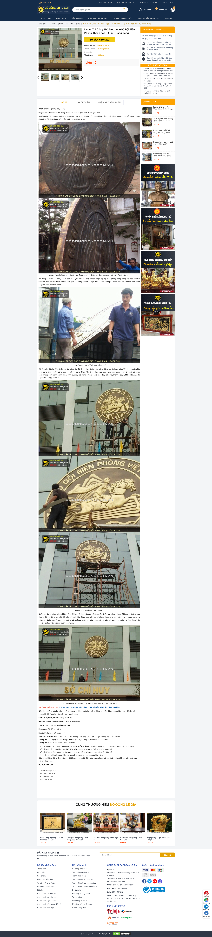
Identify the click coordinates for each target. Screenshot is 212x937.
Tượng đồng (77, 897)
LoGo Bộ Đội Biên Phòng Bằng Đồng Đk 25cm (163, 120)
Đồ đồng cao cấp (79, 869)
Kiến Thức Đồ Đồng (97, 18)
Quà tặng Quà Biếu (80, 901)
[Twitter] (149, 881)
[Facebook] (144, 881)
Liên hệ (168, 18)
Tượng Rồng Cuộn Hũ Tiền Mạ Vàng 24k (158, 839)
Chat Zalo (206, 909)
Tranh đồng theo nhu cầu (82, 879)
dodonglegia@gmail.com (123, 885)
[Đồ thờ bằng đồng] (158, 229)
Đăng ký (167, 855)
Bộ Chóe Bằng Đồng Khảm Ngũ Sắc (105, 839)
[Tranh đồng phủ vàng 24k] (158, 315)
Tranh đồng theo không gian (84, 883)
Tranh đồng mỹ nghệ (81, 872)
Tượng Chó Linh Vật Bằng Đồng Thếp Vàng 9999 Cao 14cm (162, 108)
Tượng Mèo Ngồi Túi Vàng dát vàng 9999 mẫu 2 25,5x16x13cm (162, 131)
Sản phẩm (76, 18)
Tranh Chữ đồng (79, 876)
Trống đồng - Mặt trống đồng (84, 886)
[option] (60, 49)
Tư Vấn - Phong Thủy (123, 18)
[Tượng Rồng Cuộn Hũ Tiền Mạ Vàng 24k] (159, 822)
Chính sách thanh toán (46, 893)
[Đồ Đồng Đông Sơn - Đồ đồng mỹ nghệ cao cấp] (53, 9)
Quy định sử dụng (167, 2)
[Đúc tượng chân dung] (158, 185)
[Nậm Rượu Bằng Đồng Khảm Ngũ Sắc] (132, 822)
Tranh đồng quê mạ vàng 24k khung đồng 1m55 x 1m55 (162, 155)
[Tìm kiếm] (124, 9)
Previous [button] (38, 77)
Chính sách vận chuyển (148, 2)
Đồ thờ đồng (77, 890)
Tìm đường (206, 903)
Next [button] (82, 77)
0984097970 (46, 2)
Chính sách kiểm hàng (46, 897)
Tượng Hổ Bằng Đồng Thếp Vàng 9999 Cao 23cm (77, 839)
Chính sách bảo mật (105, 2)
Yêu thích (161, 10)
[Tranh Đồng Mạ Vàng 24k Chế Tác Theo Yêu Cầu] (52, 822)
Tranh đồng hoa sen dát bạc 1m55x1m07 (163, 143)
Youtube (206, 896)
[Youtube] (155, 881)
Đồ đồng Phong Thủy (81, 893)
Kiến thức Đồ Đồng (157, 65)
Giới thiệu (61, 18)
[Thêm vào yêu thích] (138, 29)
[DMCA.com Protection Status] (122, 934)
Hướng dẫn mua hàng (148, 18)
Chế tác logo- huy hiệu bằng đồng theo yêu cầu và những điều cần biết (89, 707)
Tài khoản (146, 10)
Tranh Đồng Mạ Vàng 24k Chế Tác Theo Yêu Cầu (51, 839)
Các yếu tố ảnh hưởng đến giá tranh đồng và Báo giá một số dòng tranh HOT (158, 86)
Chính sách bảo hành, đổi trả (126, 2)
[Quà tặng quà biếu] (158, 272)
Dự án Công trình (79, 908)
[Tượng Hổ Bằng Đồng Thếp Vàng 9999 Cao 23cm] (79, 822)
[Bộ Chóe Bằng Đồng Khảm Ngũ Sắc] (106, 822)
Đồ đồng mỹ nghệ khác (82, 904)
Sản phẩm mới (149, 102)
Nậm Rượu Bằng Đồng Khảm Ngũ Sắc (131, 839)
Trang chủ (45, 18)
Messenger (206, 916)
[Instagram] (160, 881)
